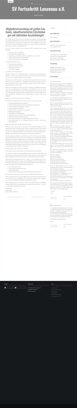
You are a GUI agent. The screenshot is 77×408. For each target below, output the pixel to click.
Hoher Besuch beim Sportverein (15, 197)
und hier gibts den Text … (56, 46)
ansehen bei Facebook (67, 196)
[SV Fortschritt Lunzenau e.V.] (38, 4)
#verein (64, 219)
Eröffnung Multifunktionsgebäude (58, 69)
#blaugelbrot (55, 219)
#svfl (51, 219)
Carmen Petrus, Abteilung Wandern (58, 56)
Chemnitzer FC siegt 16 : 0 (56, 72)
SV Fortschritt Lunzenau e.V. (38, 8)
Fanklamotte (54, 368)
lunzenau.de (54, 363)
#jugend (60, 219)
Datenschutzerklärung (56, 370)
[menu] (11, 1)
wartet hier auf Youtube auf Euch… (58, 45)
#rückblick (52, 81)
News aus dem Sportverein (37, 197)
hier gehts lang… (54, 37)
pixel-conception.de (56, 365)
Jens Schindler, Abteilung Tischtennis (58, 54)
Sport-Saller (54, 366)
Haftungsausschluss (56, 371)
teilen (64, 198)
